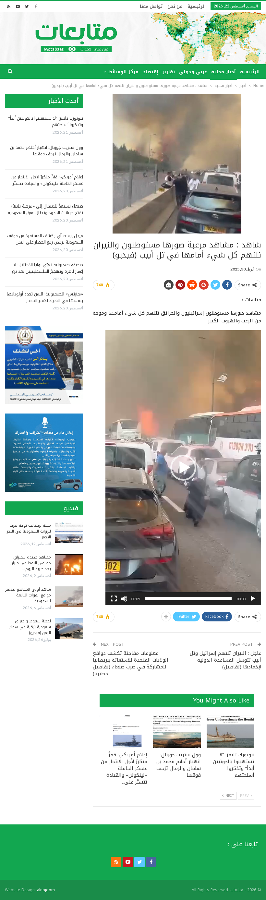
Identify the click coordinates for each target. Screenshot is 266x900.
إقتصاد (150, 71)
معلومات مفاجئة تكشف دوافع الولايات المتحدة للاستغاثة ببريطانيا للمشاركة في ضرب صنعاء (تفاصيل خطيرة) (130, 663)
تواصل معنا (151, 6)
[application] (183, 467)
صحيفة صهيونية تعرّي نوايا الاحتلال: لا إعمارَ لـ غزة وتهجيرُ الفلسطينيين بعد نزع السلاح (47, 271)
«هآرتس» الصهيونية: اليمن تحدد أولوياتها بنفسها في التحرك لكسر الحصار (45, 297)
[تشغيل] (252, 598)
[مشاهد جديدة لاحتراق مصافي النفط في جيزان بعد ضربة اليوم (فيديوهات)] (69, 564)
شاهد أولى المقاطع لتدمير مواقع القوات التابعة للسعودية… (28, 595)
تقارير (169, 71)
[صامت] (124, 598)
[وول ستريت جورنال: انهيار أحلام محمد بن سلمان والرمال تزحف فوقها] (177, 731)
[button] (183, 468)
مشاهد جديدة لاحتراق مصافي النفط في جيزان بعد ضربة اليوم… (30, 563)
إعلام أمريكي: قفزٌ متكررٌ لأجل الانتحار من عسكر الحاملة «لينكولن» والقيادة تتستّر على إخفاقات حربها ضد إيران (47, 183)
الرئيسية (196, 6)
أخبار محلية (223, 71)
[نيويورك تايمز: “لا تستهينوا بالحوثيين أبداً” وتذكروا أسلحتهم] (230, 731)
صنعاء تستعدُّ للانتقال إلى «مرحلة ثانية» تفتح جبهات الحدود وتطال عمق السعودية (45, 209)
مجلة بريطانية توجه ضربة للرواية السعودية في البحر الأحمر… (29, 531)
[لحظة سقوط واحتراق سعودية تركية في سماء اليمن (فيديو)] (69, 628)
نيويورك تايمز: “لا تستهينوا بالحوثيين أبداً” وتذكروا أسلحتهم (45, 121)
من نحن (175, 6)
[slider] (188, 598)
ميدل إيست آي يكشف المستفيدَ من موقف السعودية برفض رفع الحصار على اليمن (45, 239)
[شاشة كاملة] (114, 598)
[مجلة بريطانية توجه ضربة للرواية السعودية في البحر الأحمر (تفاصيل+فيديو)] (69, 532)
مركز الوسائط (123, 71)
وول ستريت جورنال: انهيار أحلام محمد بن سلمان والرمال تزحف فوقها (46, 150)
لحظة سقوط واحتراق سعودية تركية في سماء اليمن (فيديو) (30, 627)
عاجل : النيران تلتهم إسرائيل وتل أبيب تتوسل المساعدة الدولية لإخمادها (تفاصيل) (225, 660)
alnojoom (46, 890)
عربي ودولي (193, 71)
